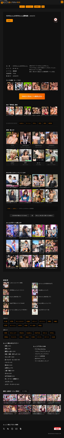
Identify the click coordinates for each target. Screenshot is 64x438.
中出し (52, 333)
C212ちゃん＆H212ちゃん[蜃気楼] (20, 16)
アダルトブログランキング (42, 351)
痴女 (40, 325)
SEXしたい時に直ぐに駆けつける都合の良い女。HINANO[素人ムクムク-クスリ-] (45, 215)
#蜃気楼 (50, 123)
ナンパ (35, 321)
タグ (22, 6)
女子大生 (38, 333)
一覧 (32, 215)
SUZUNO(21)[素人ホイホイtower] (19, 215)
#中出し (34, 123)
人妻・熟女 (9, 370)
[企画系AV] (21, 429)
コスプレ (14, 337)
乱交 (27, 337)
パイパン (43, 321)
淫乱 (21, 337)
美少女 (22, 333)
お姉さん (9, 20)
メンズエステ (20, 321)
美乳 (6, 333)
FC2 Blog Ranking (40, 349)
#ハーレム (28, 123)
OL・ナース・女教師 (12, 379)
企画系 (36, 6)
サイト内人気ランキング (42, 361)
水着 (33, 337)
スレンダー (14, 333)
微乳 (56, 321)
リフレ (40, 337)
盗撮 (28, 321)
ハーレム (13, 325)
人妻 (6, 321)
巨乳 (12, 321)
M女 (26, 325)
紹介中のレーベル (40, 358)
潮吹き (6, 337)
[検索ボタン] (43, 6)
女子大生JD (10, 376)
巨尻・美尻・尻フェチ (12, 354)
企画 (54, 337)
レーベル (29, 6)
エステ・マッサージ (12, 384)
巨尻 (6, 325)
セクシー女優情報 (40, 356)
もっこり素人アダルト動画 (10, 424)
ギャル (45, 333)
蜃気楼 (15, 71)
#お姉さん (22, 123)
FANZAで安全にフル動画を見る (32, 96)
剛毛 (50, 321)
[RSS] (8, 429)
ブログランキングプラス (42, 354)
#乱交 (40, 123)
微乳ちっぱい (10, 351)
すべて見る (24, 391)
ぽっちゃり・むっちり (12, 359)
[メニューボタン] (62, 2)
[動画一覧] (12, 429)
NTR (20, 325)
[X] (4, 429)
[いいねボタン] (55, 19)
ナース (47, 337)
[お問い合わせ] (16, 429)
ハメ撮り (33, 325)
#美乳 (45, 123)
